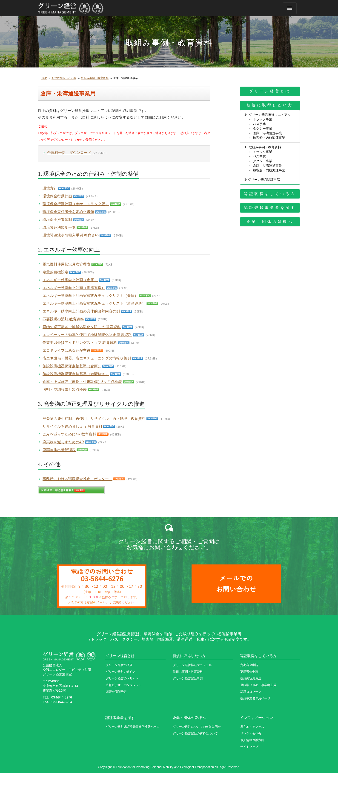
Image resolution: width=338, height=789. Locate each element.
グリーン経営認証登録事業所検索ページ (133, 726)
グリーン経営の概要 (119, 665)
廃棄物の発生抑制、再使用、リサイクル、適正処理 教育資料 (94, 419)
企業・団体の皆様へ (270, 222)
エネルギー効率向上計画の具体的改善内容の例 (81, 311)
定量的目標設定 (55, 272)
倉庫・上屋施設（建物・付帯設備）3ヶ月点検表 (82, 382)
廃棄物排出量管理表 (59, 450)
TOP (44, 78)
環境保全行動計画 (57, 196)
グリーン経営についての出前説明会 (197, 726)
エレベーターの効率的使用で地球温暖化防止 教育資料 (87, 335)
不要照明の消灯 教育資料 (63, 319)
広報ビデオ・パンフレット (124, 685)
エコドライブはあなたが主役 (66, 350)
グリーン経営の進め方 (121, 671)
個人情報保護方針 (252, 740)
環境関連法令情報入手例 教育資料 (71, 235)
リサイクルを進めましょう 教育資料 (72, 426)
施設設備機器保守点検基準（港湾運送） (76, 374)
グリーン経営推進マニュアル (270, 115)
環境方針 (50, 188)
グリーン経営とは (270, 91)
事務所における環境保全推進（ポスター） (77, 479)
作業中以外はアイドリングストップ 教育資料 (80, 343)
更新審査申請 (249, 671)
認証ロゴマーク (250, 691)
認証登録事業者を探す (270, 208)
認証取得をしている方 (270, 194)
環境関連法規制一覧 (59, 227)
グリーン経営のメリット (122, 678)
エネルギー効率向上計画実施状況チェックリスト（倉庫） (90, 296)
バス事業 (259, 124)
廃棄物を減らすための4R (63, 442)
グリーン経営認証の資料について (195, 733)
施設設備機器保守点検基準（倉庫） (72, 366)
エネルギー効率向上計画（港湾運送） (74, 288)
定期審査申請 (249, 665)
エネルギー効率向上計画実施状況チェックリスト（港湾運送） (94, 303)
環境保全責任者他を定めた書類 (68, 212)
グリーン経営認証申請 (264, 179)
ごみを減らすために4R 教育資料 (69, 434)
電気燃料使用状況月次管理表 (66, 264)
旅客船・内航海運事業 (269, 138)
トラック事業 (262, 119)
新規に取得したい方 (64, 78)
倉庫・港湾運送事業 (267, 133)
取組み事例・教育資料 (95, 78)
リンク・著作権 (250, 733)
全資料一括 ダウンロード (69, 153)
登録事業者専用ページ (255, 698)
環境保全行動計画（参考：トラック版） (76, 204)
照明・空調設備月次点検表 (65, 390)
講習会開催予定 (116, 691)
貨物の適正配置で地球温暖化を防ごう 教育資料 (82, 327)
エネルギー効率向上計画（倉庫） (70, 280)
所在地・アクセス (252, 726)
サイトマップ (249, 746)
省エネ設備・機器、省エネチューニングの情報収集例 (87, 358)
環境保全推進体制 (57, 220)
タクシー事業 (262, 128)
